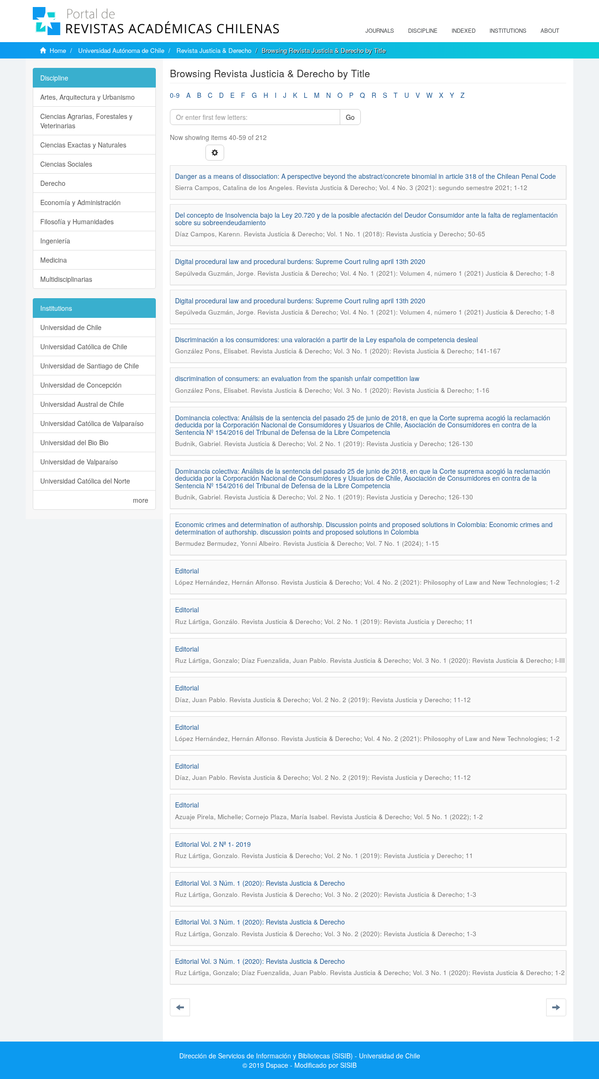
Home (58, 50)
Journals (379, 30)
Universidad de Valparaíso (79, 461)
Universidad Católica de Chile (83, 346)
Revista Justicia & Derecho (213, 50)
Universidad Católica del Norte (85, 480)
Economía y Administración (80, 202)
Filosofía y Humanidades (77, 221)
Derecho (53, 183)
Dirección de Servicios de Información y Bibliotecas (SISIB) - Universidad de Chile (299, 1055)
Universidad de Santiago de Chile (89, 365)
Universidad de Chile (71, 327)
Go (350, 117)
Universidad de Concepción (81, 384)
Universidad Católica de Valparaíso (92, 423)
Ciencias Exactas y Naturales (83, 144)
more (140, 500)
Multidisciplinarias (66, 279)
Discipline (423, 30)
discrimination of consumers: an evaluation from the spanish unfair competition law (297, 378)
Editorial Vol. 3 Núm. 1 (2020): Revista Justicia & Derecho (260, 883)
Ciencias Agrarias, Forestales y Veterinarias (86, 120)
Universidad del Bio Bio (74, 442)
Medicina (53, 259)
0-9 (175, 95)
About (550, 30)
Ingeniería (55, 240)
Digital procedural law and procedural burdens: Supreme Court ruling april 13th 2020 (300, 261)
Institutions (507, 30)
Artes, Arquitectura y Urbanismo (87, 97)
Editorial (187, 570)
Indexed (463, 30)
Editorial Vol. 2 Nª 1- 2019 (213, 844)
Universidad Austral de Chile (82, 404)
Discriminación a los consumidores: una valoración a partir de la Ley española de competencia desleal (326, 339)
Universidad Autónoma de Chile (121, 50)
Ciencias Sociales (66, 164)
